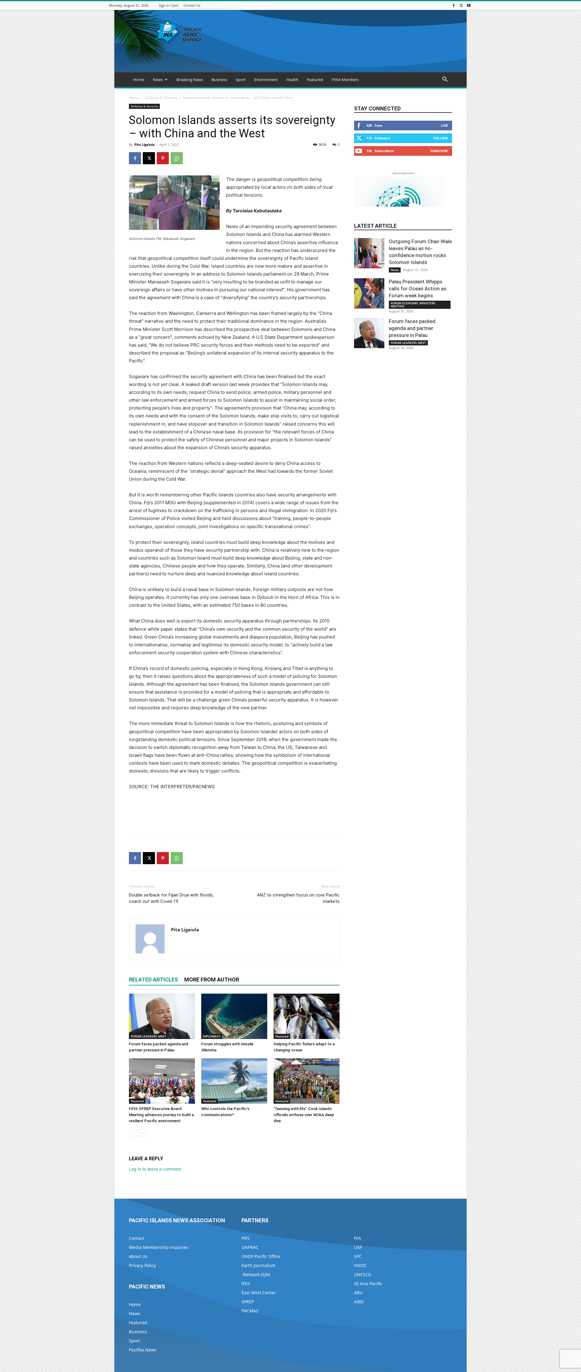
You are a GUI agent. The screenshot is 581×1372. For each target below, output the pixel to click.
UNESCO (362, 1274)
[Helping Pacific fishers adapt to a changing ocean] (307, 1016)
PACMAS (249, 1311)
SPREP (247, 1302)
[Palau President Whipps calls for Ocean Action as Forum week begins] (369, 293)
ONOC (360, 1265)
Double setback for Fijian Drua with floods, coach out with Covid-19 (171, 898)
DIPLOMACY (211, 1036)
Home (138, 79)
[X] (461, 5)
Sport (241, 79)
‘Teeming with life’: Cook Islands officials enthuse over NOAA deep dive (304, 1114)
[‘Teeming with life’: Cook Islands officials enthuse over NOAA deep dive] (307, 1081)
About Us (138, 1256)
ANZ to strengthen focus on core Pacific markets (298, 898)
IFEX (245, 1283)
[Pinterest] (163, 158)
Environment (266, 79)
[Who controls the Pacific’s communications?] (234, 1081)
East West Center (258, 1292)
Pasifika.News (142, 1350)
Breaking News (189, 79)
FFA (357, 1238)
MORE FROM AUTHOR (211, 979)
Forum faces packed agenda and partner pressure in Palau (412, 328)
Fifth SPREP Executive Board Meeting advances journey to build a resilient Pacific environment (161, 1114)
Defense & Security (161, 97)
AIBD (359, 1302)
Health (292, 79)
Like (444, 125)
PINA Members (345, 79)
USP (358, 1247)
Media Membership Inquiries (158, 1247)
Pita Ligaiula (144, 144)
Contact (136, 1238)
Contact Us (191, 5)
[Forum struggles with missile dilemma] (234, 1016)
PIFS (245, 1238)
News (158, 79)
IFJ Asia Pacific (368, 1283)
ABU (358, 1292)
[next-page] (142, 1133)
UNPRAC (249, 1247)
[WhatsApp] (177, 158)
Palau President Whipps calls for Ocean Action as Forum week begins (417, 289)
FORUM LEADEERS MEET (148, 1036)
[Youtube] (468, 5)
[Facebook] (453, 5)
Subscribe (439, 151)
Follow (441, 138)
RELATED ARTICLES (153, 979)
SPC (358, 1256)
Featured (315, 79)
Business (219, 79)
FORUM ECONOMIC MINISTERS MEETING (413, 304)
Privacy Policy (142, 1265)
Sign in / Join (169, 5)
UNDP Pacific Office (260, 1256)
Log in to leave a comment (155, 1168)
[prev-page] (132, 1133)
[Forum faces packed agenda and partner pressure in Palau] (162, 1016)
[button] (445, 80)
